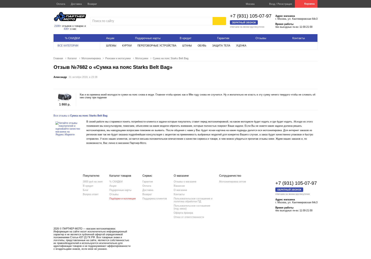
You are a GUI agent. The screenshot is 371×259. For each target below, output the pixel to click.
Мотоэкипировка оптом (232, 181)
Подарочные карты (120, 190)
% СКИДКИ (116, 181)
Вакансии (179, 185)
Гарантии (147, 181)
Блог (85, 190)
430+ (66, 28)
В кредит (88, 185)
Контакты (179, 194)
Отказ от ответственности (189, 217)
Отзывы (113, 194)
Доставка (76, 4)
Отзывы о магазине (185, 181)
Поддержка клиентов (154, 198)
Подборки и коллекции (122, 198)
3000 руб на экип (93, 181)
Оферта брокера (183, 212)
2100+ (57, 25)
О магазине (180, 190)
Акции (112, 185)
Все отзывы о (80, 115)
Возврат (92, 4)
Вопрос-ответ (91, 194)
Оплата (60, 4)
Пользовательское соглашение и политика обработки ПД (193, 200)
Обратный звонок (244, 22)
